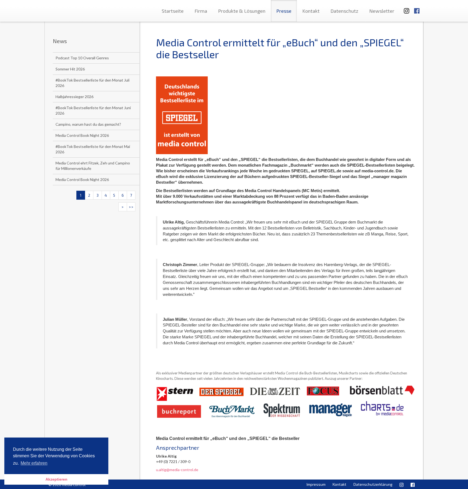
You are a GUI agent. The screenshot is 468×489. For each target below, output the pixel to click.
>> (131, 207)
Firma (200, 11)
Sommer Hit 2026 (70, 69)
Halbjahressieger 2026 (74, 96)
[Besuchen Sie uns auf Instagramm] (405, 8)
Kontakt (311, 11)
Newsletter (381, 11)
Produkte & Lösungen (241, 11)
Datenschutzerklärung (372, 484)
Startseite (173, 11)
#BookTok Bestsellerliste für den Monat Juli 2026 (92, 83)
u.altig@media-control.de (177, 469)
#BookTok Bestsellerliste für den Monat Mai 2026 (93, 149)
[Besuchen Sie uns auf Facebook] (417, 8)
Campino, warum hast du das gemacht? (88, 124)
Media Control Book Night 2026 (82, 135)
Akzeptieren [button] (56, 479)
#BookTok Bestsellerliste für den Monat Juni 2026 (93, 110)
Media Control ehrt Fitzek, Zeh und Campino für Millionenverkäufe (93, 166)
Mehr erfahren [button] (34, 463)
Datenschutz (344, 11)
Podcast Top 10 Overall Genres (82, 58)
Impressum (316, 484)
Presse (283, 11)
